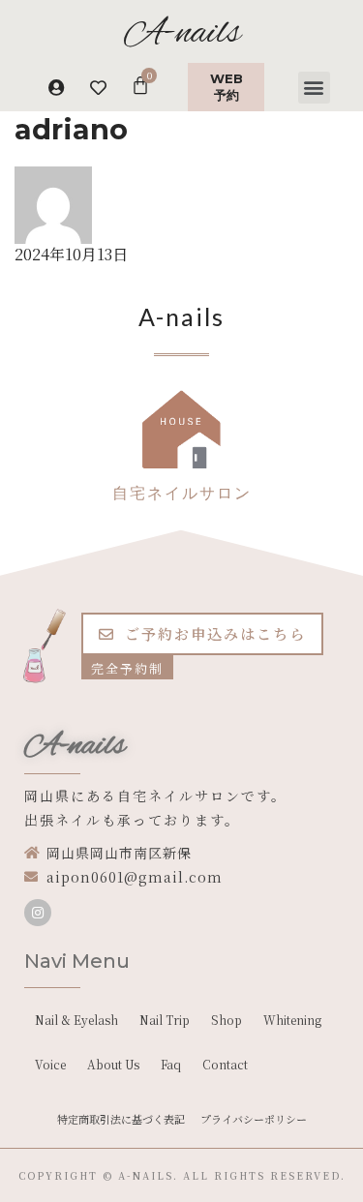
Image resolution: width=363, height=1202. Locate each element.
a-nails (145, 1175)
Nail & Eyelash (76, 1019)
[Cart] (140, 84)
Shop (226, 1019)
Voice (50, 1064)
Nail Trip (164, 1019)
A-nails (75, 746)
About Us (113, 1064)
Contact (225, 1064)
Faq (171, 1064)
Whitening (292, 1019)
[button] (314, 88)
